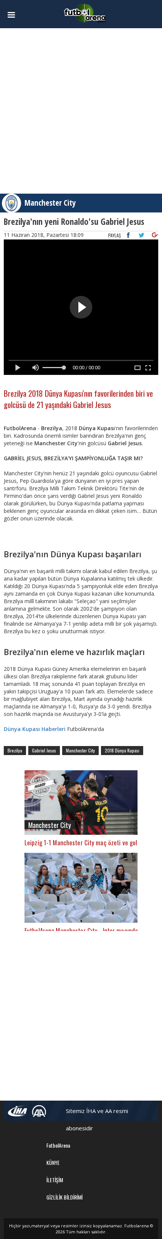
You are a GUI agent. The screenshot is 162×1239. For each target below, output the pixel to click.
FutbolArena (58, 1145)
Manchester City (50, 202)
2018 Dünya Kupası (122, 750)
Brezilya (15, 750)
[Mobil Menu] (15, 15)
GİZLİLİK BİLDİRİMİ (64, 1197)
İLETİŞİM (54, 1180)
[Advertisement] (81, 111)
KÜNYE (53, 1162)
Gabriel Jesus (44, 750)
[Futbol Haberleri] (84, 12)
